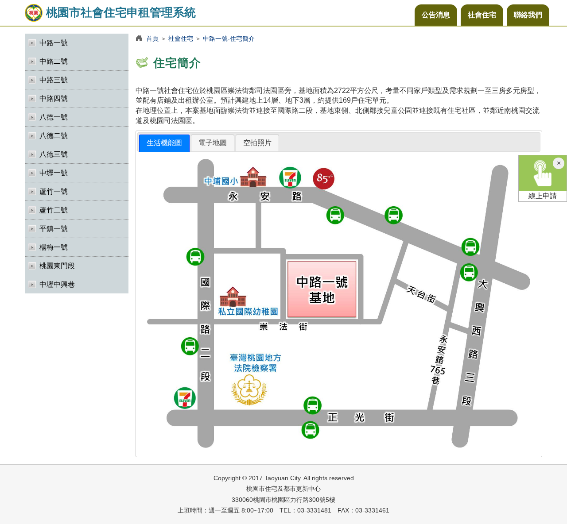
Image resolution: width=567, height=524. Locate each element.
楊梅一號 (53, 247)
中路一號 (53, 42)
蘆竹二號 (53, 210)
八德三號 (53, 154)
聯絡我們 (528, 15)
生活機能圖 (164, 142)
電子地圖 (212, 142)
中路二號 (53, 61)
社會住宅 (482, 15)
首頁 (152, 38)
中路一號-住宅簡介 (229, 38)
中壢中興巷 (57, 284)
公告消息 (436, 15)
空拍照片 (257, 142)
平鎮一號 (53, 228)
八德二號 (53, 135)
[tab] (164, 143)
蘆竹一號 (53, 191)
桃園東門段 (57, 266)
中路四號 (53, 98)
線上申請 (542, 196)
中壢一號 (53, 173)
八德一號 (53, 117)
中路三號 (53, 80)
